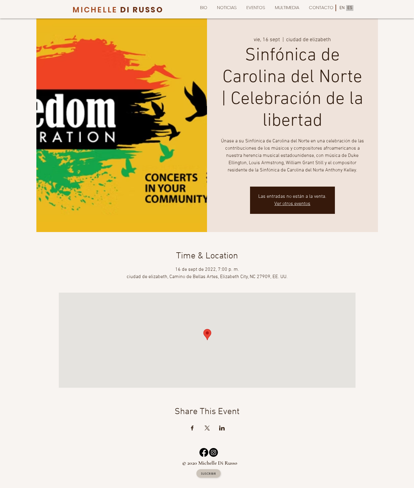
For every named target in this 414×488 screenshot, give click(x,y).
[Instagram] (213, 452)
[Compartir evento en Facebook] (192, 428)
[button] (287, 7)
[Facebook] (203, 452)
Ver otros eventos (292, 204)
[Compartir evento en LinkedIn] (222, 428)
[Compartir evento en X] (207, 428)
